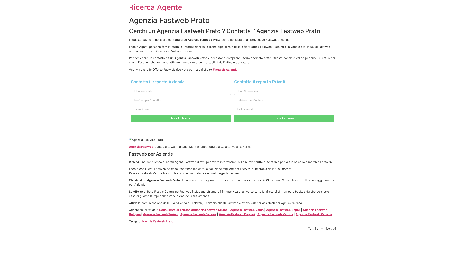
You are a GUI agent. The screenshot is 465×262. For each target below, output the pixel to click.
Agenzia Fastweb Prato (157, 221)
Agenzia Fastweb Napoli (283, 210)
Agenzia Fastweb (141, 146)
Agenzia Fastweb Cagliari (237, 214)
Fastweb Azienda (225, 69)
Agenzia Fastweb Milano (210, 210)
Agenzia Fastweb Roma (247, 210)
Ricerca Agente (155, 7)
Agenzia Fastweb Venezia (314, 214)
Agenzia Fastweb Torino (160, 214)
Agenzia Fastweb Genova (198, 214)
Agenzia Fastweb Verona (275, 214)
